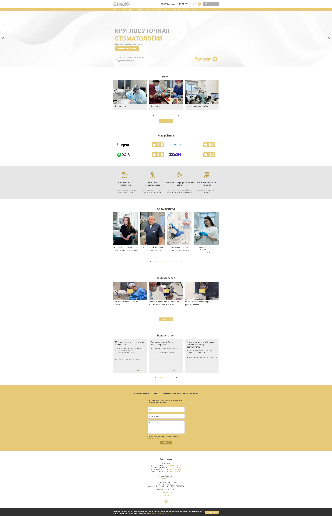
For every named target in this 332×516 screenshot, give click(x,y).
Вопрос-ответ (167, 9)
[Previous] (3, 39)
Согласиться (212, 512)
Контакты (193, 9)
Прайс (130, 9)
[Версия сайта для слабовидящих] (194, 4)
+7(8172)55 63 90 (175, 469)
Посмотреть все (166, 121)
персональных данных (154, 438)
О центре (115, 9)
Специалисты (139, 9)
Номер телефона (154, 416)
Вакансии (177, 9)
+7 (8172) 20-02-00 (183, 4)
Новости (185, 9)
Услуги (123, 9)
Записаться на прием (127, 49)
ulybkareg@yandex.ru (166, 495)
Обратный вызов (210, 4)
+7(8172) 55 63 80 (175, 471)
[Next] (329, 39)
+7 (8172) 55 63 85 (166, 479)
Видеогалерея (157, 9)
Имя (150, 409)
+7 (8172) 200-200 (174, 467)
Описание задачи (154, 423)
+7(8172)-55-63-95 (174, 465)
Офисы (148, 9)
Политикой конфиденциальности (160, 513)
